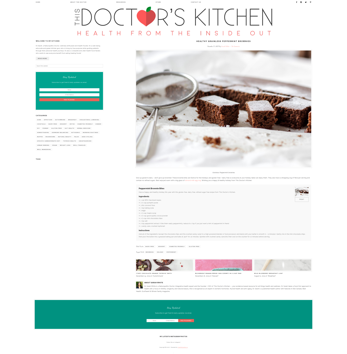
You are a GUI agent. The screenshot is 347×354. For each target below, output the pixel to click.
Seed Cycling (87, 136)
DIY (38, 128)
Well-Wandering (44, 149)
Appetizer (48, 119)
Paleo (76, 136)
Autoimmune (60, 119)
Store (158, 2)
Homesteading (43, 132)
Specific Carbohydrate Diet (48, 141)
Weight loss (65, 145)
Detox (72, 124)
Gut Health (69, 128)
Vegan (54, 145)
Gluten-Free (56, 128)
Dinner (98, 124)
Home (38, 2)
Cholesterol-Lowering (89, 119)
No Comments (236, 46)
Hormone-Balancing (60, 132)
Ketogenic (75, 132)
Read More (42, 58)
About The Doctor (78, 2)
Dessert (63, 124)
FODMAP (46, 128)
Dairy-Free (53, 124)
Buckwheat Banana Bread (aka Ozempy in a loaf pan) (218, 273)
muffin (40, 136)
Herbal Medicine (84, 128)
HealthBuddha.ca (183, 347)
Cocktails (41, 124)
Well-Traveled (79, 145)
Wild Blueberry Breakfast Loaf (268, 273)
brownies (150, 252)
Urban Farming (43, 145)
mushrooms (50, 136)
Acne (39, 119)
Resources (121, 2)
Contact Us (196, 2)
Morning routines (90, 132)
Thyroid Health (69, 141)
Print (301, 199)
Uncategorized (85, 141)
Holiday (160, 252)
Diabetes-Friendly (85, 124)
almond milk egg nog (193, 180)
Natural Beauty (64, 136)
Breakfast (72, 119)
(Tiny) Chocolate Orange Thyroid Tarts (154, 273)
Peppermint (171, 252)
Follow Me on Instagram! (174, 342)
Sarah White (225, 46)
